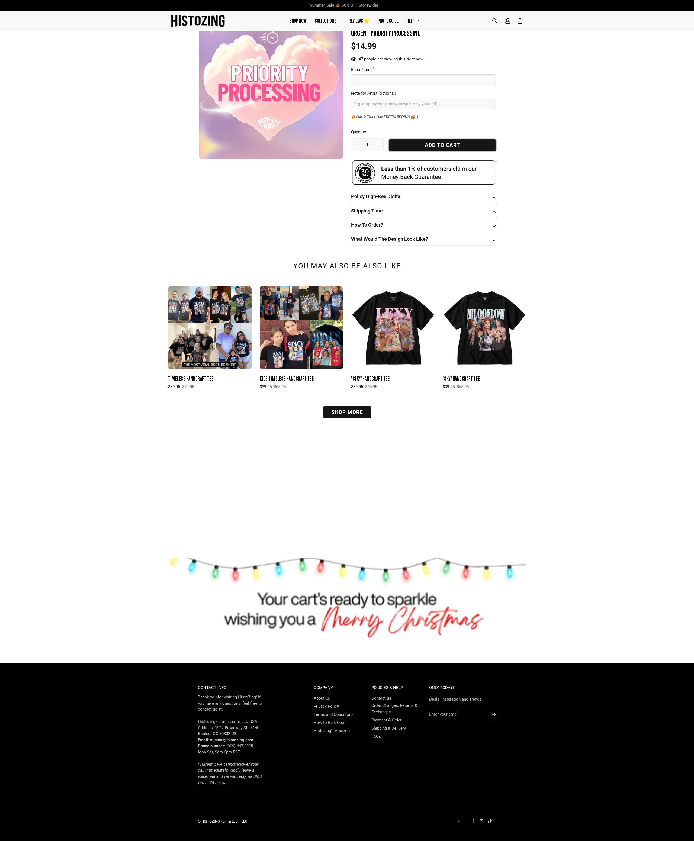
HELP (411, 21)
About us (322, 698)
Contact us (381, 698)
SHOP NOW (298, 21)
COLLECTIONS (325, 21)
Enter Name (362, 69)
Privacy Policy (326, 706)
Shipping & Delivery (388, 728)
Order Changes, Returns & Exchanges (394, 708)
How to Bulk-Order (330, 722)
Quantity (358, 132)
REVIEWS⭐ (359, 21)
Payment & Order (386, 720)
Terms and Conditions (334, 714)
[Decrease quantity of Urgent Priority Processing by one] (356, 145)
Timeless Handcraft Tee (190, 378)
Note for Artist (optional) (373, 93)
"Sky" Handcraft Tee (461, 378)
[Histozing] (198, 21)
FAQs (376, 736)
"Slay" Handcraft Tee (370, 378)
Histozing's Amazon (332, 730)
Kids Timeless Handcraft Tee (287, 378)
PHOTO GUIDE (388, 21)
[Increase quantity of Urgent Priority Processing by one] (377, 145)
